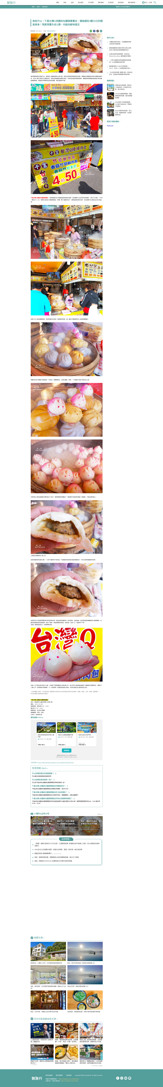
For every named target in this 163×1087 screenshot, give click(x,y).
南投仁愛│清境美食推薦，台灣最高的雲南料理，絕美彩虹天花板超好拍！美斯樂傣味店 (91, 1041)
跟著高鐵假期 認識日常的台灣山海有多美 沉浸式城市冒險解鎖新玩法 (120, 49)
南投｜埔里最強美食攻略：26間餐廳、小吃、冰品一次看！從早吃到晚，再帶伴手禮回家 (66, 1041)
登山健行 (81, 2)
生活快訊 (111, 2)
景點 (57, 2)
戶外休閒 (91, 2)
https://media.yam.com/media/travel (69, 1079)
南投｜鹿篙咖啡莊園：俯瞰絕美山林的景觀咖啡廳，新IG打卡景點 (56, 857)
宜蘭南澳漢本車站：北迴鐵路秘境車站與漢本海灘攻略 (120, 43)
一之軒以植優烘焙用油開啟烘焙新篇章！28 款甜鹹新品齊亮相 (120, 61)
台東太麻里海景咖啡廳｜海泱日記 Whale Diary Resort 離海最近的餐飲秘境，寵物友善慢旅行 (120, 55)
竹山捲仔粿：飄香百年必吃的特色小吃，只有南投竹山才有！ (91, 823)
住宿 (72, 2)
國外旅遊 (101, 2)
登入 (146, 2)
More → (100, 814)
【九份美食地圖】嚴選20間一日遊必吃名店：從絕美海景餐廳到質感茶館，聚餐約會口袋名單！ (120, 73)
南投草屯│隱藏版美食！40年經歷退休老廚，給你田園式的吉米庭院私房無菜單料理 (91, 1062)
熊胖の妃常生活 (51, 31)
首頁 (33, 6)
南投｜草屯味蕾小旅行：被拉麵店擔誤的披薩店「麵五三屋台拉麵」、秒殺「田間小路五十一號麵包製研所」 (66, 1062)
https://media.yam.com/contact (69, 1081)
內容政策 (68, 1075)
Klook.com (110, 125)
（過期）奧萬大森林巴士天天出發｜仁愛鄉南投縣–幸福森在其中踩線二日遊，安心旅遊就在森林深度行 (66, 845)
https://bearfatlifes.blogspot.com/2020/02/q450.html (55, 762)
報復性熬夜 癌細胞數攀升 (43, 853)
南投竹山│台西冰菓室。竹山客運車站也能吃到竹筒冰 (42, 823)
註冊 (150, 2)
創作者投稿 (49, 1075)
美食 (65, 2)
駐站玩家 (121, 2)
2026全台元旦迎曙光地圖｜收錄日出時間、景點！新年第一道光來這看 (58, 849)
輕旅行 (11, 2)
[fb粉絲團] (117, 1078)
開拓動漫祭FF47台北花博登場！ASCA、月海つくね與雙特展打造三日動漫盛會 (120, 67)
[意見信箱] (125, 1078)
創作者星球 (131, 2)
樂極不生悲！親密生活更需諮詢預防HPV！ (42, 1062)
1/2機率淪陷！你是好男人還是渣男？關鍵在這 (42, 1040)
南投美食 (45, 6)
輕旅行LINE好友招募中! (123, 6)
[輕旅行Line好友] (129, 1078)
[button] (101, 826)
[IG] (121, 1078)
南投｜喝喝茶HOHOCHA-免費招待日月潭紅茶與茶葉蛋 (53, 861)
